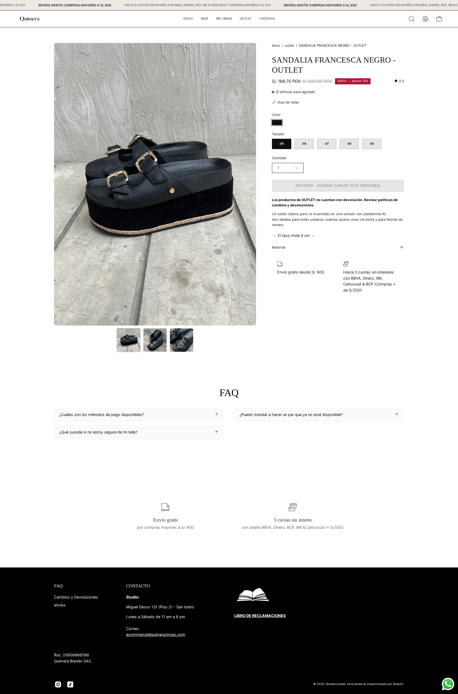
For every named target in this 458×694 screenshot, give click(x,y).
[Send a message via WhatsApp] (448, 684)
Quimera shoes (336, 684)
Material (278, 247)
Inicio (276, 45)
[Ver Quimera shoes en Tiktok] (70, 684)
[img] (399, 81)
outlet (289, 45)
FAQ (58, 585)
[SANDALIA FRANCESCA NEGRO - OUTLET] (128, 340)
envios (60, 604)
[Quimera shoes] (29, 19)
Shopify (398, 684)
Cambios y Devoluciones (76, 597)
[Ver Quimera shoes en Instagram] (58, 684)
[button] (411, 18)
